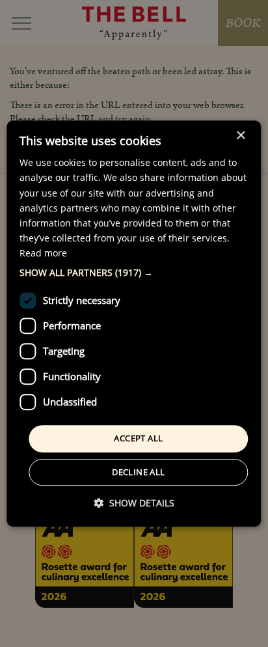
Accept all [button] (138, 438)
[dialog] (134, 323)
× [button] (240, 136)
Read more (43, 253)
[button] (134, 273)
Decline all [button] (138, 472)
